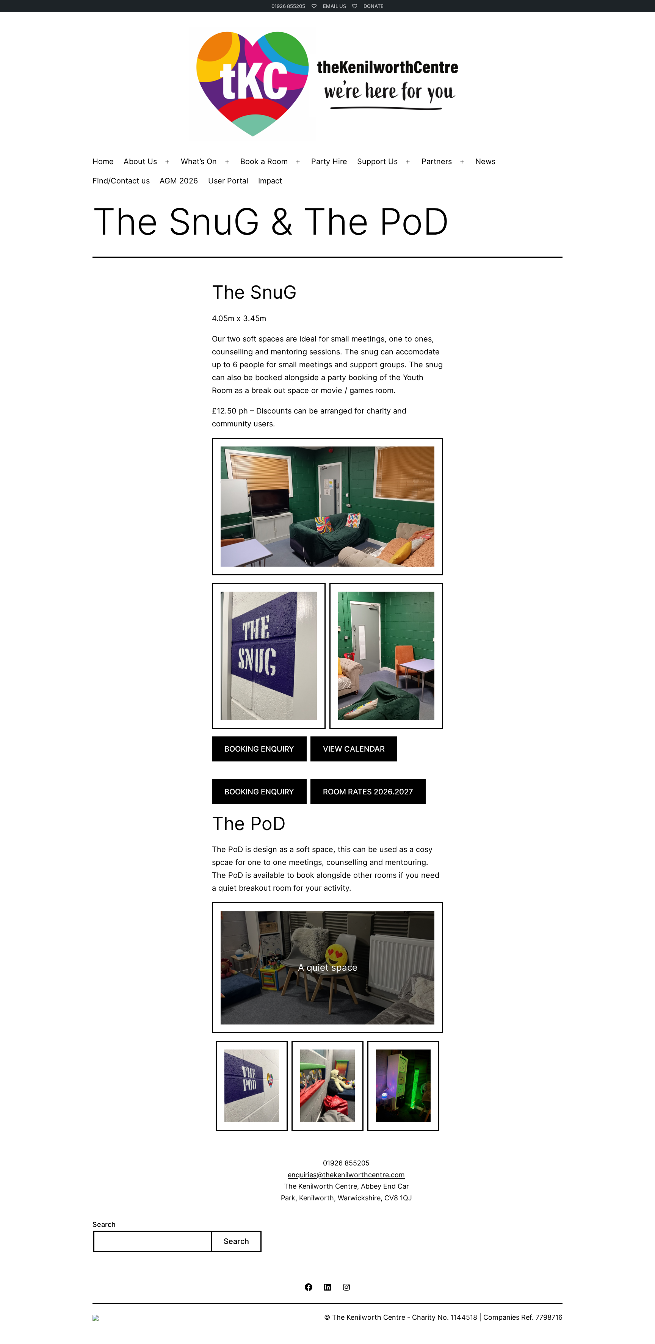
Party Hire (329, 161)
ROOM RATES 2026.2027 (368, 791)
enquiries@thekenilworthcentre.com (346, 1175)
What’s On (199, 161)
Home (103, 161)
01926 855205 (288, 6)
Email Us (334, 6)
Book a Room (264, 161)
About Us (140, 161)
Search (104, 1224)
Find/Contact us (121, 180)
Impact (270, 180)
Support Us (377, 161)
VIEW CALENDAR (354, 748)
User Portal (228, 180)
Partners (437, 161)
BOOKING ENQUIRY (259, 748)
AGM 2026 (179, 180)
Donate (374, 6)
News (485, 161)
